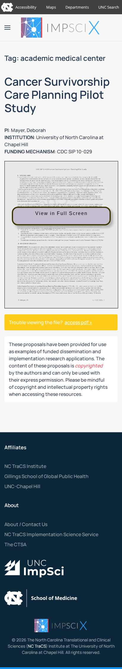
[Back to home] (61, 27)
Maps (51, 7)
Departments (77, 7)
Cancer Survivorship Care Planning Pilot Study (57, 95)
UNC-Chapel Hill (22, 486)
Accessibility (25, 7)
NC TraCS (37, 646)
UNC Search (108, 7)
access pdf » (78, 322)
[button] (7, 27)
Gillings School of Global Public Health (46, 476)
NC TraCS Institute (25, 466)
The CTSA (15, 544)
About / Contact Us (25, 524)
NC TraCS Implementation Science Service (51, 534)
